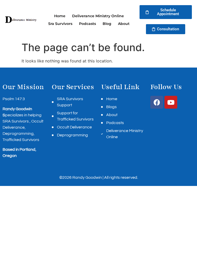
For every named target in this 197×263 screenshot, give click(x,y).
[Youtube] (170, 102)
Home (59, 16)
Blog (107, 23)
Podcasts (87, 23)
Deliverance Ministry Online (98, 16)
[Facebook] (156, 102)
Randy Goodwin (87, 177)
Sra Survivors (60, 23)
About (124, 23)
